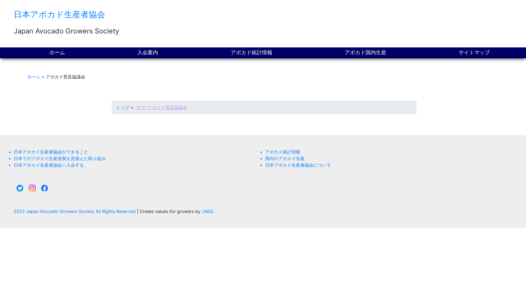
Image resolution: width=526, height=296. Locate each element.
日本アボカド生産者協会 (59, 14)
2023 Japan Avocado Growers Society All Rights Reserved (75, 211)
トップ (122, 107)
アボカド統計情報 (251, 52)
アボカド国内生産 (365, 52)
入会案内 (147, 52)
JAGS (207, 211)
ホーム (57, 52)
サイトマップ (474, 52)
